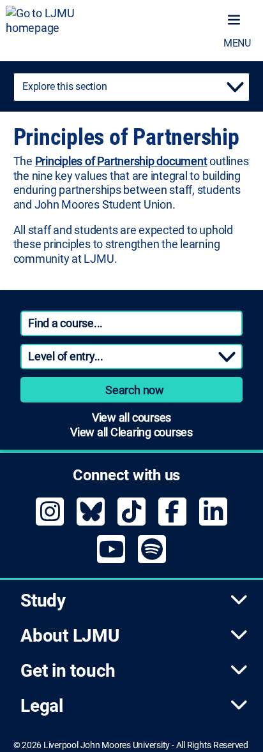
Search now (134, 390)
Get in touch (68, 670)
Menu (237, 43)
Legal (41, 705)
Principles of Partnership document (121, 161)
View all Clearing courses (131, 432)
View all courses (131, 417)
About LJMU (69, 635)
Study (43, 600)
